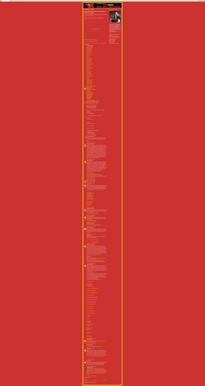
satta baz (88, 205)
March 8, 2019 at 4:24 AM (91, 173)
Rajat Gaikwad (89, 136)
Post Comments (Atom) (92, 382)
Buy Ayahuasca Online (90, 279)
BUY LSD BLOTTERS (90, 306)
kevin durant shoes (90, 67)
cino (87, 256)
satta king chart (89, 203)
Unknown (88, 160)
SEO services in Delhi (90, 125)
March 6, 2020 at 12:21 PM (91, 255)
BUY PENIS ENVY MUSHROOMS (92, 297)
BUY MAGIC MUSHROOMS (91, 304)
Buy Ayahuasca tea (90, 281)
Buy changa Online (90, 283)
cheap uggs (88, 71)
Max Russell (89, 227)
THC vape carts (89, 315)
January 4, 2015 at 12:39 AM (91, 85)
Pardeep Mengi (89, 208)
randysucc (89, 264)
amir (87, 184)
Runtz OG (88, 318)
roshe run (88, 66)
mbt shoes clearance (90, 46)
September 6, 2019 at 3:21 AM (91, 222)
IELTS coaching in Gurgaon (91, 181)
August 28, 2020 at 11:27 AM (91, 338)
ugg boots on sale (89, 54)
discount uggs (89, 72)
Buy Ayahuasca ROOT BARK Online (92, 288)
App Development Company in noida (93, 174)
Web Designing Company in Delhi (92, 103)
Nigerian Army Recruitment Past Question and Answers (95, 260)
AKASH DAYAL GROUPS (90, 106)
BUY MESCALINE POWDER (91, 301)
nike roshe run (89, 70)
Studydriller (89, 367)
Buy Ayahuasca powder (93, 269)
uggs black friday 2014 (90, 63)
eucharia (88, 344)
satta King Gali (89, 194)
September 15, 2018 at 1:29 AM (92, 105)
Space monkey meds (90, 324)
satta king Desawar (90, 195)
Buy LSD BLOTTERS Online (91, 290)
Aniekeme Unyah (90, 244)
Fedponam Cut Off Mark (94, 373)
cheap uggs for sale (90, 79)
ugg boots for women (90, 76)
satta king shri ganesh (90, 201)
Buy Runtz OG (89, 322)
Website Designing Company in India (92, 157)
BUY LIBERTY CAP (90, 308)
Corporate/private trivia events (114, 43)
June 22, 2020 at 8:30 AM (91, 263)
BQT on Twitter (111, 42)
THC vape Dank (89, 332)
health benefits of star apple (102, 354)
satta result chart (89, 202)
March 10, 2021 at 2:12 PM (91, 343)
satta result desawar (90, 196)
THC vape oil (89, 335)
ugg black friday (89, 61)
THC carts (88, 333)
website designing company (91, 123)
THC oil (88, 316)
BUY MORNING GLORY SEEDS (92, 299)
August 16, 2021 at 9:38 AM (91, 366)
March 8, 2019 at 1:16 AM (91, 159)
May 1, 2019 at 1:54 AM (90, 207)
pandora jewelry (89, 60)
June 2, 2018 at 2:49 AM (90, 100)
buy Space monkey (90, 327)
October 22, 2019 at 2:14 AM (91, 226)
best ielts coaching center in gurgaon (92, 213)
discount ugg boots (90, 50)
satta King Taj (89, 192)
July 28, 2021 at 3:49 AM (90, 359)
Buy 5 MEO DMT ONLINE (91, 313)
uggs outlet (88, 53)
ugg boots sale (89, 51)
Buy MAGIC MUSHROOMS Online (92, 292)
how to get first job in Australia (92, 353)
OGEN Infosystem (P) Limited (92, 101)
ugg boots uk (89, 62)
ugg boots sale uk (89, 80)
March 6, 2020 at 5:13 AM (91, 243)
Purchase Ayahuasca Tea (91, 272)
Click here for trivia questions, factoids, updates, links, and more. (114, 36)
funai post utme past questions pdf (98, 364)
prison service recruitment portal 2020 (92, 239)
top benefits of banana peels (93, 354)
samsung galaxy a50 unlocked (96, 250)
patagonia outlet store (90, 68)
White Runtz (88, 325)
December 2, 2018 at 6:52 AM (91, 135)
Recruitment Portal (100, 346)
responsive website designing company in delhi (94, 115)
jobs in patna (89, 141)
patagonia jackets (89, 59)
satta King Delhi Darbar (90, 193)
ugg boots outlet (89, 49)
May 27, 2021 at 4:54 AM (90, 347)
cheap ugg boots (89, 52)
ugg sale (88, 69)
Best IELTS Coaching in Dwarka (92, 220)
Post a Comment (87, 377)
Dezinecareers (89, 223)
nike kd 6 (88, 77)
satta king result (89, 204)
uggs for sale (89, 75)
